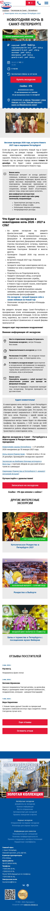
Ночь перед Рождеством (13, 454)
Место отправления (25, 809)
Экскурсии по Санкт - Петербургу (24, 10)
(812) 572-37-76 (9, 871)
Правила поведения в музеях (25, 815)
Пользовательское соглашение (25, 834)
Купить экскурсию (26, 80)
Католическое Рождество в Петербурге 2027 (25, 546)
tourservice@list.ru (9, 882)
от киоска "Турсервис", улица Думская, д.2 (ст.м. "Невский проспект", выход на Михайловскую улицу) (29, 102)
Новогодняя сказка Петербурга (16, 447)
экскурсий (31, 3)
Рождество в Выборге (25, 592)
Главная (5, 10)
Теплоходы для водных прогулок (25, 826)
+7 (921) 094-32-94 (8, 869)
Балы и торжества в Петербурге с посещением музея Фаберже (25, 638)
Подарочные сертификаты (25, 842)
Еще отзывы (25, 722)
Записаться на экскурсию (25, 485)
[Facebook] (23, 885)
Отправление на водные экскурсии (25, 823)
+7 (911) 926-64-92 (8, 877)
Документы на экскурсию (25, 804)
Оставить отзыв (25, 731)
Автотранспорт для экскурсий (25, 812)
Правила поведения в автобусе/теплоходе (25, 839)
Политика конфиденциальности (25, 837)
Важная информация (25, 807)
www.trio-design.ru (31, 905)
